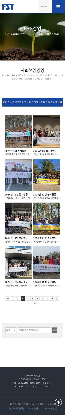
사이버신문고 (34, 408)
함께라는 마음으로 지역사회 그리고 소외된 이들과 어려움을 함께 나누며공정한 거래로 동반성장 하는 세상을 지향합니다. (32, 104)
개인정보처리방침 (16, 408)
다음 (30, 303)
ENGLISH (45, 6)
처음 (8, 298)
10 (57, 298)
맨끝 (35, 303)
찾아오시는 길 (50, 408)
